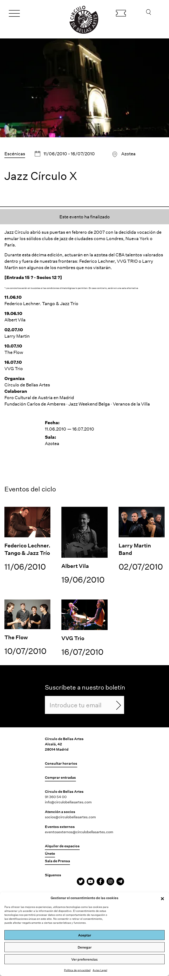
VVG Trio (13, 368)
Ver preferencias (84, 959)
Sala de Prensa (57, 860)
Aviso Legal (100, 970)
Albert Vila (15, 319)
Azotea (128, 153)
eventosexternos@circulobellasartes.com (79, 831)
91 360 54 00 (56, 796)
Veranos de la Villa (131, 404)
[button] (162, 898)
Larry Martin (17, 336)
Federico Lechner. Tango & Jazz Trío (41, 303)
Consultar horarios (61, 763)
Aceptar (84, 935)
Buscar (148, 13)
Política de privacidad (77, 970)
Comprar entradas (121, 14)
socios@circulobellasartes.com (70, 817)
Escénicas (14, 153)
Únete (50, 853)
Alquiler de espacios (62, 846)
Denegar (85, 947)
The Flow (13, 352)
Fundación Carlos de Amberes (34, 404)
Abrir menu (14, 14)
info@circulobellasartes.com (68, 802)
